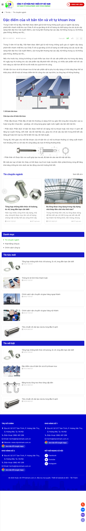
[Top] (83, 520)
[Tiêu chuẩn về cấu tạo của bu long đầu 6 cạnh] (11, 331)
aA (68, 38)
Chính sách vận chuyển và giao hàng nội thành (40, 310)
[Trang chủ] (2, 12)
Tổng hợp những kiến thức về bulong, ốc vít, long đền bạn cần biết (21, 207)
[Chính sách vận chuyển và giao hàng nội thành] (11, 315)
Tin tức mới (9, 254)
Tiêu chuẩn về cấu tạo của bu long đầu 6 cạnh (40, 327)
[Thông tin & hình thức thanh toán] (11, 282)
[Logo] (11, 4)
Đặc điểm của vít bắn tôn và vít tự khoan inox (39, 366)
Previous (4, 191)
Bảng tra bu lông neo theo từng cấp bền (37, 383)
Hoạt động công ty (12, 244)
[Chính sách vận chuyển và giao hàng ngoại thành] (11, 299)
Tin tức (8, 12)
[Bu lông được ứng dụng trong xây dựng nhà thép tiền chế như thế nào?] (64, 191)
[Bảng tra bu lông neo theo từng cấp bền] (11, 387)
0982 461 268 (77, 4)
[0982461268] (83, 504)
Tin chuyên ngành (19, 12)
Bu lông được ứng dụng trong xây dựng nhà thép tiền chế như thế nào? (63, 207)
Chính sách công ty (12, 248)
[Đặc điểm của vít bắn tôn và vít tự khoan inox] (11, 371)
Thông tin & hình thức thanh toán (35, 278)
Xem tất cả (77, 174)
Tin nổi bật (9, 343)
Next (81, 191)
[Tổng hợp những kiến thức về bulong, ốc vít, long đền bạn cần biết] (22, 191)
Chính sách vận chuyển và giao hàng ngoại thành (41, 294)
